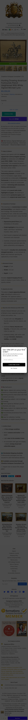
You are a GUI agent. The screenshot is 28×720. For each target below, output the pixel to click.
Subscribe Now (14, 365)
